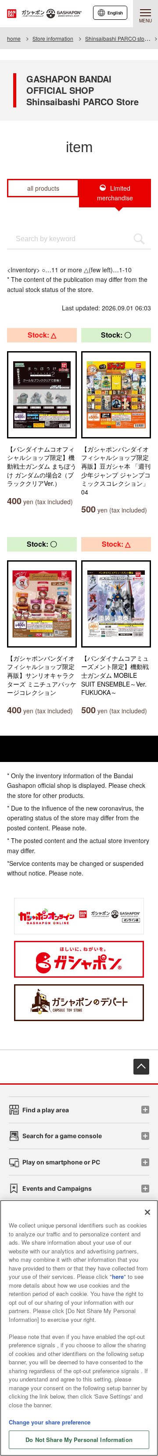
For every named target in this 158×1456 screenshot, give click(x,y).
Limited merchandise (115, 193)
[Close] (147, 1212)
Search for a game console (62, 1135)
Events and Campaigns (57, 1188)
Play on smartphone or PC (61, 1162)
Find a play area (45, 1110)
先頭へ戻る (141, 1067)
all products (43, 188)
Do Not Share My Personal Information (79, 1439)
